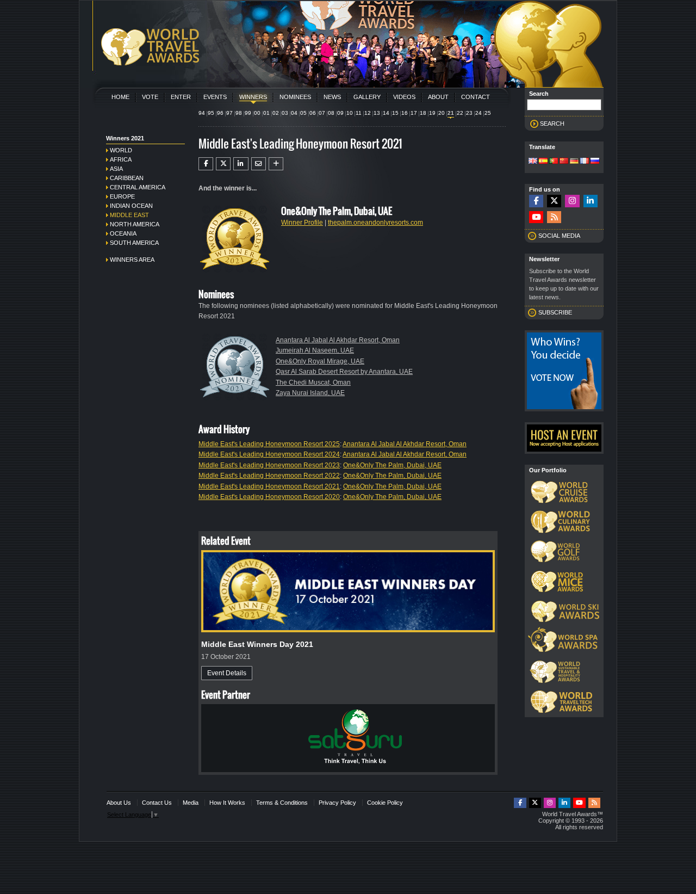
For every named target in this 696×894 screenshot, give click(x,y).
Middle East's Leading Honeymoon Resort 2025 (269, 444)
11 (359, 113)
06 (312, 113)
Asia (116, 168)
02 (275, 113)
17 (414, 113)
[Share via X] (223, 164)
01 (266, 113)
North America (134, 224)
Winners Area (132, 259)
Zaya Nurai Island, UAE (310, 393)
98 (238, 113)
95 (211, 113)
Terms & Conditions (282, 802)
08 (331, 113)
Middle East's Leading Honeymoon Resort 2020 (269, 497)
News (332, 97)
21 (451, 113)
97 (229, 113)
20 (441, 113)
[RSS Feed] (554, 217)
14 (386, 113)
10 (349, 113)
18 (423, 113)
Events (215, 97)
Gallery (367, 97)
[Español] (543, 161)
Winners (253, 97)
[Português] (553, 161)
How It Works (227, 802)
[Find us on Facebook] (536, 201)
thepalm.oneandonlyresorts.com (375, 222)
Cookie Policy (385, 802)
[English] (533, 161)
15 (395, 113)
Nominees (295, 97)
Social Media (559, 235)
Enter (181, 97)
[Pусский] (595, 161)
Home (120, 97)
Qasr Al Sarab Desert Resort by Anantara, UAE (344, 371)
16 (404, 113)
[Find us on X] (554, 201)
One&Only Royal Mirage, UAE (320, 361)
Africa (121, 159)
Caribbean (127, 178)
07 (322, 113)
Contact (475, 97)
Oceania (123, 233)
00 (257, 113)
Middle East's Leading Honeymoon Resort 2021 (269, 486)
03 (285, 113)
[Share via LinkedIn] (240, 164)
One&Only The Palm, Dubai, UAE (392, 465)
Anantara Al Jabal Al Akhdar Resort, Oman (338, 340)
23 (469, 113)
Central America (137, 187)
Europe (122, 196)
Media (190, 802)
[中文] (564, 161)
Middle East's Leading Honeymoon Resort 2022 (269, 475)
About (438, 97)
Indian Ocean (131, 205)
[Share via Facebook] (206, 164)
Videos (404, 97)
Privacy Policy (337, 802)
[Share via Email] (258, 164)
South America (134, 242)
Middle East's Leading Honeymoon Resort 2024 (269, 454)
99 (248, 113)
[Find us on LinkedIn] (590, 201)
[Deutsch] (574, 161)
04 (294, 113)
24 (478, 113)
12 (367, 113)
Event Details (226, 673)
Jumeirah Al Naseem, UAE (315, 350)
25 (487, 113)
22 (460, 113)
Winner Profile (302, 222)
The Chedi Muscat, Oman (313, 382)
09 (340, 113)
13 (377, 113)
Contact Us (157, 802)
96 (220, 113)
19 (432, 113)
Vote (150, 97)
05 (303, 113)
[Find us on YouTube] (536, 217)
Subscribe (555, 312)
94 (201, 113)
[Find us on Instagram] (572, 201)
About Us (119, 802)
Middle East (129, 215)
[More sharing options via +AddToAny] (276, 164)
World (121, 150)
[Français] (584, 161)
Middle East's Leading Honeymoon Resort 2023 (269, 465)
